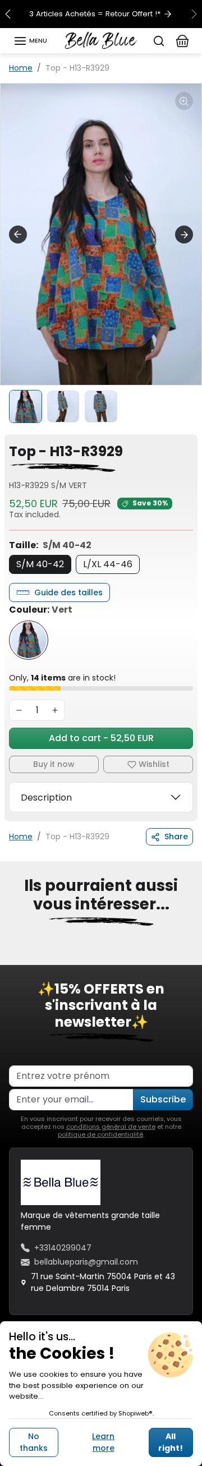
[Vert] (28, 640)
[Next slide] (184, 234)
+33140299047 (62, 1247)
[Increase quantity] (55, 710)
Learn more (103, 1442)
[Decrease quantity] (19, 710)
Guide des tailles (68, 592)
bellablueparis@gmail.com (86, 1261)
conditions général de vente (110, 1126)
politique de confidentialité (100, 1134)
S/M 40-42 (40, 564)
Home (21, 67)
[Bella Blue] (101, 40)
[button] (30, 41)
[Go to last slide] (18, 234)
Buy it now (54, 764)
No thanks (34, 1442)
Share (176, 836)
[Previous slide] (13, 957)
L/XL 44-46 (107, 564)
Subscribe (163, 1099)
